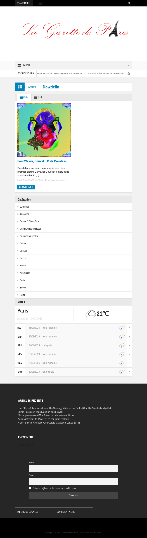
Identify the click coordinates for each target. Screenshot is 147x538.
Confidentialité (66, 512)
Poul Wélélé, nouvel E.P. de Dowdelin (42, 161)
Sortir (22, 295)
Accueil (32, 87)
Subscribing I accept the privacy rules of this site (54, 488)
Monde (23, 265)
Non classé (25, 273)
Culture (23, 243)
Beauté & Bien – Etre (29, 221)
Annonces (24, 214)
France (23, 258)
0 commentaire (58, 180)
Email (31, 475)
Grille (26, 97)
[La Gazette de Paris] (73, 31)
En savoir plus (25, 186)
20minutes (24, 206)
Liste (40, 97)
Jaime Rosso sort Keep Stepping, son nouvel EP (53, 73)
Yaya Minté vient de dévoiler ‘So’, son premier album (43, 419)
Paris (22, 280)
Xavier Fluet (44, 180)
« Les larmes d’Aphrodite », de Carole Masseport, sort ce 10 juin (49, 422)
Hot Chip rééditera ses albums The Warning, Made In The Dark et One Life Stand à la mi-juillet (64, 408)
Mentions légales (27, 512)
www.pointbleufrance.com (91, 532)
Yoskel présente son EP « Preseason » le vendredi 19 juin (110, 73)
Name (31, 462)
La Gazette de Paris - (70, 532)
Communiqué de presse (30, 229)
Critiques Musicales (29, 236)
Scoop (23, 287)
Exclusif (23, 251)
